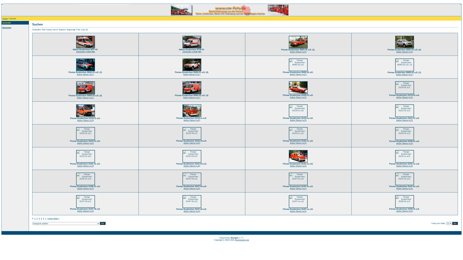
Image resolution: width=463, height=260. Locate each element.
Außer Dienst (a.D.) (85, 74)
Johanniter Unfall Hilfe (85, 52)
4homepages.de (242, 240)
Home (5, 19)
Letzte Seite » (53, 218)
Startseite (6, 28)
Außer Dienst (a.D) (298, 52)
